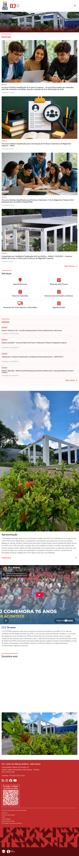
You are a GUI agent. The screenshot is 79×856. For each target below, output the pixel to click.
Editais (5, 322)
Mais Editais (70, 380)
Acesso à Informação (8, 815)
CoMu (3, 817)
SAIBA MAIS (6, 558)
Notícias (6, 37)
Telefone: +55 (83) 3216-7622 (13, 776)
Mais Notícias (70, 266)
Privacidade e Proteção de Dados (12, 823)
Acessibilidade (6, 819)
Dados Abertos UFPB (8, 821)
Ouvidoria (4, 813)
